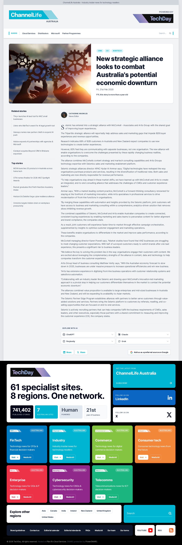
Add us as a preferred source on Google (151, 352)
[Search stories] (170, 513)
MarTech (117, 51)
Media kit (27, 457)
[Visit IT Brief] (19, 470)
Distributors (43, 33)
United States (47, 517)
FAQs (88, 530)
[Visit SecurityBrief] (61, 470)
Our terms (124, 530)
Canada (53, 511)
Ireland (73, 511)
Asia (44, 511)
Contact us (34, 530)
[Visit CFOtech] (19, 431)
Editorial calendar (51, 530)
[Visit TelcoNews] (104, 470)
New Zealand (86, 511)
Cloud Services (28, 33)
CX (107, 51)
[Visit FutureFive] (147, 431)
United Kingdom (104, 511)
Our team (112, 530)
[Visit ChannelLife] (61, 431)
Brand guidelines (17, 530)
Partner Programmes (71, 33)
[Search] (170, 33)
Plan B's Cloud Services (56, 541)
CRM (100, 51)
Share (68, 352)
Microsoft (55, 33)
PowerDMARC (91, 541)
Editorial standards (72, 530)
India (64, 511)
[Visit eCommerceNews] (104, 431)
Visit (13, 457)
